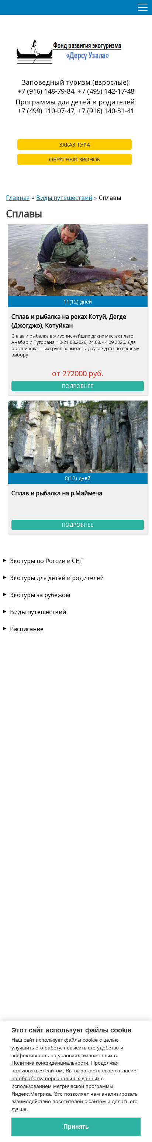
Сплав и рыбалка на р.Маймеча (56, 493)
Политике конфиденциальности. (50, 1063)
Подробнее (77, 385)
